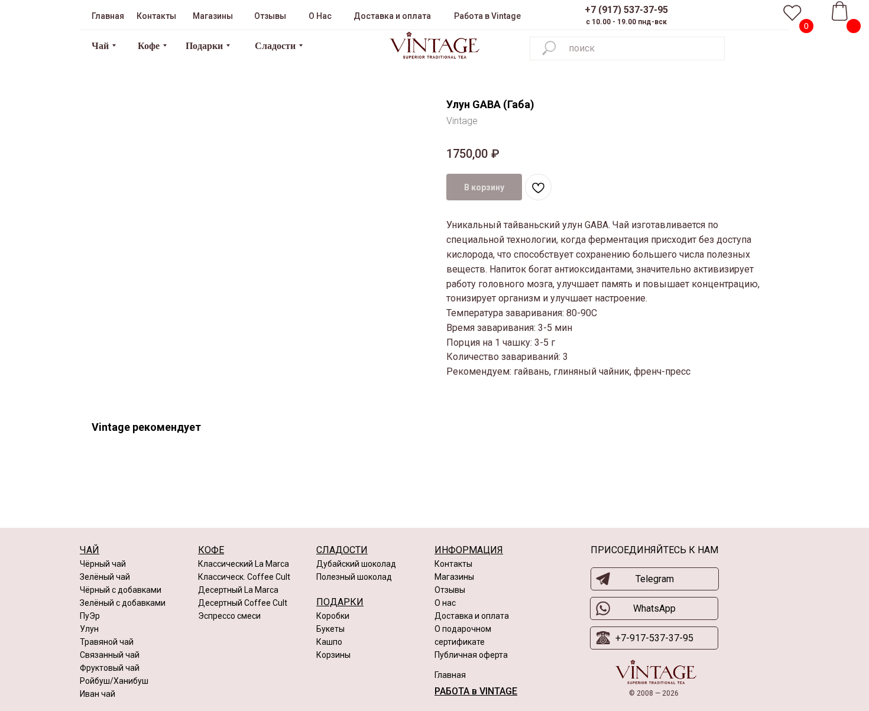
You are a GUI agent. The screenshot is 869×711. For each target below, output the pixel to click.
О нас (445, 603)
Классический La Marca (243, 564)
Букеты (330, 629)
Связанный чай (110, 655)
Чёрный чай (103, 564)
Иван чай (97, 694)
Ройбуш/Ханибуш (114, 681)
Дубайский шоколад (356, 564)
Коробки (332, 616)
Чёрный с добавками (120, 590)
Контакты (453, 564)
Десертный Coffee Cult (242, 603)
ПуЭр (90, 616)
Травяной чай (107, 642)
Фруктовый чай (110, 668)
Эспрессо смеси (229, 616)
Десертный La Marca (238, 590)
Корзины (333, 655)
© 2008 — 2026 (654, 693)
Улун (89, 629)
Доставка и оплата (471, 616)
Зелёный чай (105, 577)
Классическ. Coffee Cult (244, 577)
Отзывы (449, 590)
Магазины (454, 577)
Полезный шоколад (354, 577)
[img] (434, 45)
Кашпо (329, 642)
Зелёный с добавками (123, 603)
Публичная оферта (471, 655)
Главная (450, 675)
